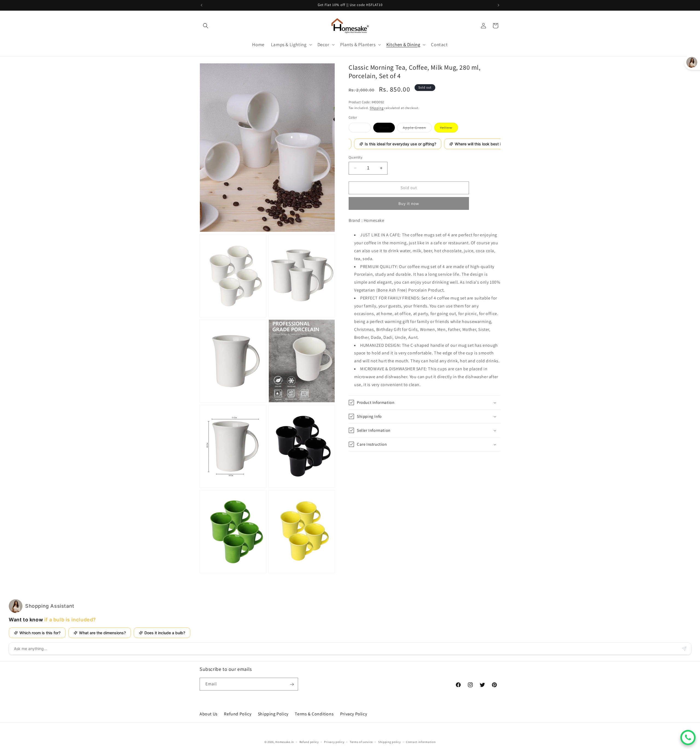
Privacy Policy (353, 714)
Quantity (355, 157)
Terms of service (361, 742)
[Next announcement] (498, 5)
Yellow (449, 129)
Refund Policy (237, 714)
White (362, 129)
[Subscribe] (292, 684)
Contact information (421, 742)
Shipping (377, 108)
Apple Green (417, 129)
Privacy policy (334, 742)
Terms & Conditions (314, 714)
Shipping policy (389, 742)
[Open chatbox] (688, 737)
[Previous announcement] (202, 5)
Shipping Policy (273, 714)
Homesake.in (284, 742)
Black (387, 129)
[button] (206, 26)
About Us (209, 714)
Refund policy (309, 742)
